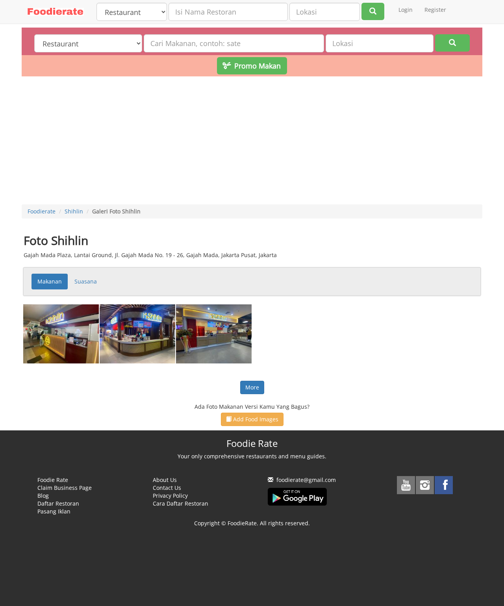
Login (405, 9)
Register (435, 9)
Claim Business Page (64, 487)
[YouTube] (406, 485)
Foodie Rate (52, 480)
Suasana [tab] (85, 281)
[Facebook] (444, 485)
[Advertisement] (252, 141)
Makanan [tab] (49, 281)
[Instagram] (425, 485)
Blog (43, 495)
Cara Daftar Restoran (180, 503)
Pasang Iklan (53, 511)
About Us (165, 480)
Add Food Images (255, 419)
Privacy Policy (170, 495)
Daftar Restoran (58, 503)
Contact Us (167, 487)
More (252, 387)
